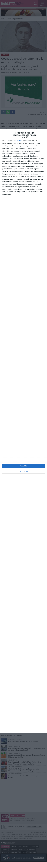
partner (19, 141)
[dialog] (23, 431)
